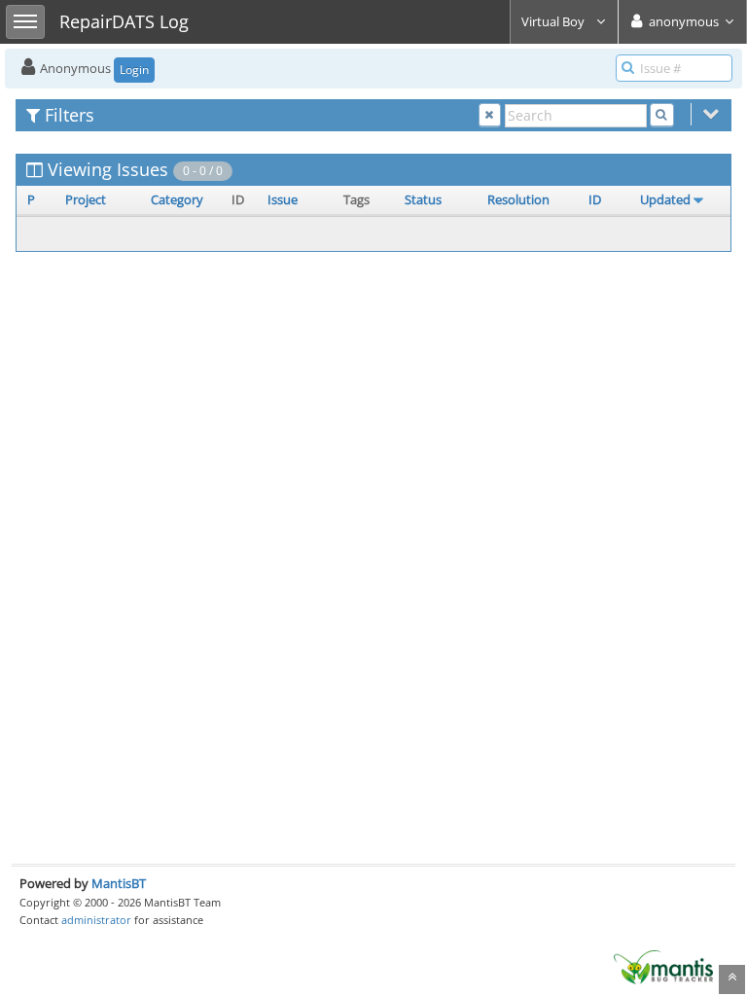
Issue (282, 199)
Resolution (518, 199)
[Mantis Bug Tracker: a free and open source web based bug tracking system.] (663, 966)
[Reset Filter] (490, 115)
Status (423, 199)
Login (134, 69)
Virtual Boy (554, 21)
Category (177, 199)
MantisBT (118, 883)
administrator (96, 919)
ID (594, 199)
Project (85, 199)
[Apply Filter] (662, 115)
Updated (665, 199)
